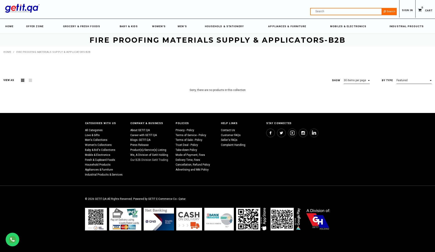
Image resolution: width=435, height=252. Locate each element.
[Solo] (286, 219)
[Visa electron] (219, 219)
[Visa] (125, 219)
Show (336, 80)
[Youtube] (292, 133)
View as (8, 80)
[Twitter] (281, 133)
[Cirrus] (318, 219)
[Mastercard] (159, 219)
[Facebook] (270, 133)
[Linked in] (314, 133)
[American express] (189, 219)
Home (7, 52)
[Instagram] (303, 133)
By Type (387, 80)
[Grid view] (22, 80)
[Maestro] (252, 219)
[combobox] (353, 11)
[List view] (30, 80)
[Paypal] (96, 219)
